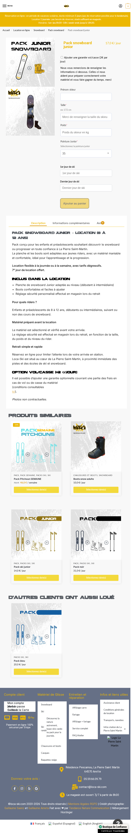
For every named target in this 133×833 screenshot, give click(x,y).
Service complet (80, 729)
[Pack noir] (96, 534)
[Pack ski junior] (36, 534)
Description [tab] (38, 223)
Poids (68, 125)
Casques (45, 753)
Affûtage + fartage (81, 722)
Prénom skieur (68, 90)
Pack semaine (27, 475)
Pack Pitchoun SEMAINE (27, 479)
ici (13, 391)
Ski (49, 475)
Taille (68, 105)
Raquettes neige (49, 760)
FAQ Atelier (78, 736)
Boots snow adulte (83, 479)
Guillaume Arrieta (38, 808)
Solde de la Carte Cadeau (18, 710)
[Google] (36, 788)
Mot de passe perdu (16, 706)
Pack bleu (19, 660)
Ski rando (51, 727)
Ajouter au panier (74, 203)
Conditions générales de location (114, 712)
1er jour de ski (67, 167)
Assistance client (112, 703)
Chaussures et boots (85, 475)
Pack (16, 475)
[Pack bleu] (36, 628)
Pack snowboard (56, 30)
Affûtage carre (79, 708)
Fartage (76, 715)
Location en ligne (21, 30)
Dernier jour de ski (69, 182)
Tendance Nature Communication (89, 808)
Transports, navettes (114, 720)
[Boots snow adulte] (96, 446)
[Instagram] (22, 788)
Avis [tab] (100, 223)
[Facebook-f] (14, 788)
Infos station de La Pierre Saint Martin (113, 729)
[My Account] (120, 6)
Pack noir (78, 566)
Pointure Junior (74, 141)
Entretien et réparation (77, 696)
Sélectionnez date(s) (36, 489)
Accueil (6, 30)
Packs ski (41, 475)
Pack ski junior (22, 566)
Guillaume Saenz (14, 808)
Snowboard (39, 30)
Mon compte (15, 703)
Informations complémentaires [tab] (71, 223)
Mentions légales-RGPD (82, 804)
